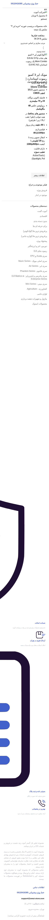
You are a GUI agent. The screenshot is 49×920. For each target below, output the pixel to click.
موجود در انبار (41, 195)
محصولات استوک (39, 304)
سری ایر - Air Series (38, 266)
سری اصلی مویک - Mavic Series (32, 261)
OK (8, 5)
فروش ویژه (42, 190)
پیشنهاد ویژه (42, 241)
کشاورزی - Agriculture (37, 289)
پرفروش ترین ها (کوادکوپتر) (35, 231)
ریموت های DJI (40, 251)
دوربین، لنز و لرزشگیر (37, 246)
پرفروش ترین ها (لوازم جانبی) (34, 236)
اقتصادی (43, 216)
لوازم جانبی (42, 294)
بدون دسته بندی (40, 221)
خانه (45, 26)
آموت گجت (42, 211)
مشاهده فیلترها (38, 35)
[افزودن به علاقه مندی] (44, 169)
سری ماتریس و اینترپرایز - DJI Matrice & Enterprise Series (29, 277)
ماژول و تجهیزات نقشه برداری (34, 299)
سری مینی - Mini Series (36, 284)
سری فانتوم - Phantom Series (33, 271)
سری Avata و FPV (38, 256)
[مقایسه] (44, 69)
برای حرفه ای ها (40, 226)
